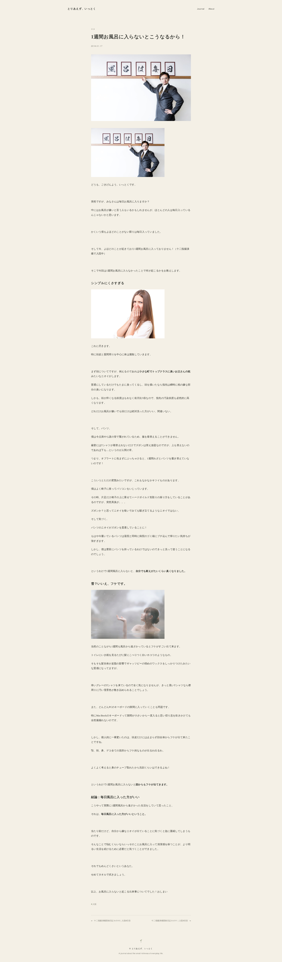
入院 (94, 904)
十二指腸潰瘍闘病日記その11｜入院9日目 (169, 920)
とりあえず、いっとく (82, 8)
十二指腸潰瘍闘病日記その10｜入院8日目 (112, 920)
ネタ (93, 29)
